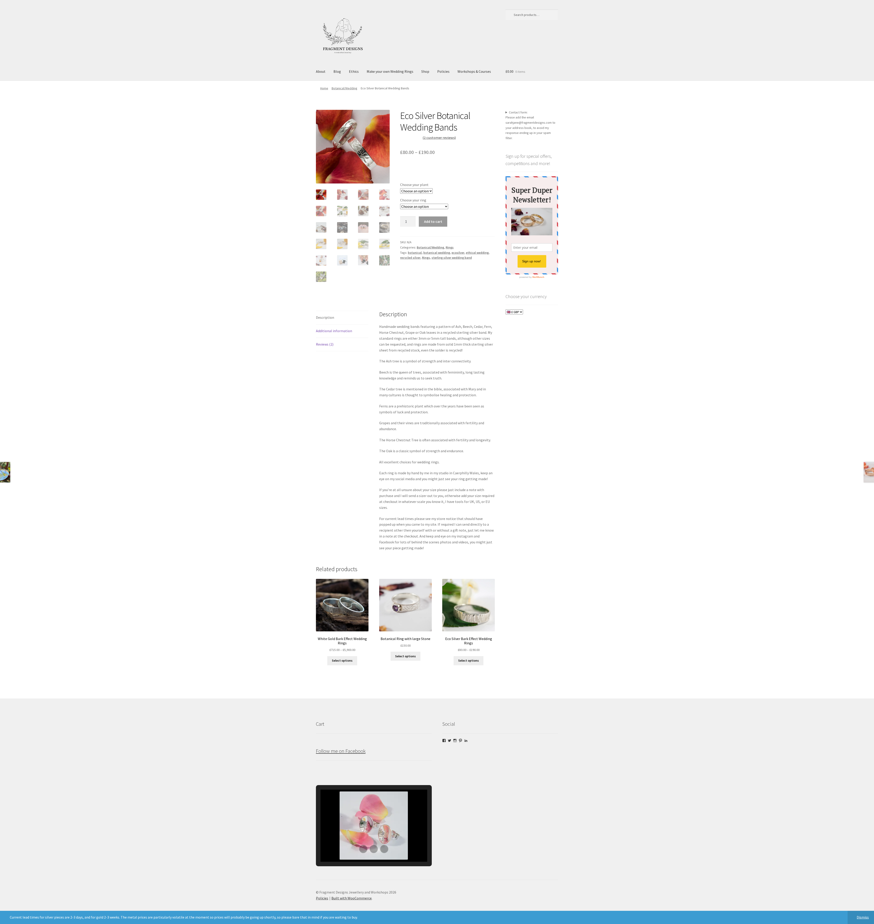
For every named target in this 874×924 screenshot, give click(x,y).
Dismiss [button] (863, 917)
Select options (342, 660)
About (320, 71)
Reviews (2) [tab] (324, 344)
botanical (415, 253)
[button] (363, 849)
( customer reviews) (439, 137)
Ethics (354, 71)
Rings (450, 247)
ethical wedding (477, 253)
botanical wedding (436, 253)
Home (324, 88)
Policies (443, 71)
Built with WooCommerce (351, 898)
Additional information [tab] (334, 331)
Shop (425, 71)
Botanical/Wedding (344, 88)
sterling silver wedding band (452, 258)
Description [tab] (325, 317)
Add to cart (433, 221)
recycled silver (410, 258)
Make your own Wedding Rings (390, 71)
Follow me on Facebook (341, 751)
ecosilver (458, 253)
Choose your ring (413, 200)
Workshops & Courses (474, 71)
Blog (337, 71)
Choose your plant (414, 184)
